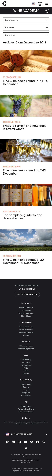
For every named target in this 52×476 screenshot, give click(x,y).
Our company (26, 360)
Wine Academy (26, 380)
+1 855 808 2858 (27, 289)
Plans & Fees (26, 316)
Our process (26, 310)
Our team (26, 362)
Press (26, 371)
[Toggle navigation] (47, 3)
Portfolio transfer (26, 330)
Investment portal (26, 332)
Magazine (26, 393)
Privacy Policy (26, 406)
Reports (26, 387)
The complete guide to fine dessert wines (22, 217)
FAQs (26, 368)
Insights (26, 390)
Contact (26, 374)
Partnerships (26, 365)
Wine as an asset (26, 346)
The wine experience (26, 349)
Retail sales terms (26, 412)
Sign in (26, 335)
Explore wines (26, 384)
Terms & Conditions (26, 409)
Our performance (26, 327)
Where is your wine (26, 313)
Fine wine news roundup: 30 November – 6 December (23, 261)
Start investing (26, 322)
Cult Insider (26, 395)
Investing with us (26, 308)
